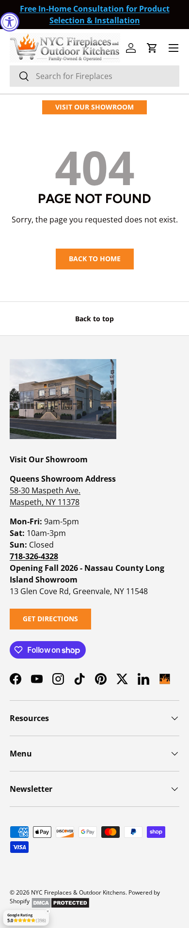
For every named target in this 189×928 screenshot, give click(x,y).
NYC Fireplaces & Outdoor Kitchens (78, 892)
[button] (152, 48)
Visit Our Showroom (94, 106)
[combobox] (94, 76)
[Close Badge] (47, 911)
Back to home (95, 258)
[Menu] (173, 48)
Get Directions (50, 618)
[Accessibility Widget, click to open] (9, 21)
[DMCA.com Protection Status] (60, 901)
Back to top (94, 318)
